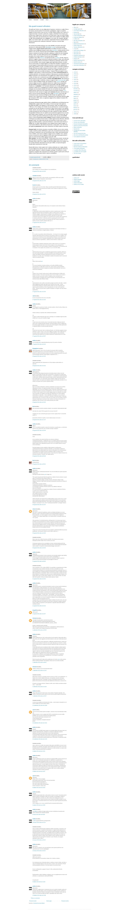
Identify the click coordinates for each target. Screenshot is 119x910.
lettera (35, 811)
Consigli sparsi (35, 159)
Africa (75, 27)
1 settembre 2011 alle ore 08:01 (39, 662)
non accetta (48, 47)
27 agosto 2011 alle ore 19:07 (39, 336)
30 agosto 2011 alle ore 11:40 (39, 504)
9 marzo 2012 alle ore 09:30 (39, 814)
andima (34, 198)
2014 (75, 81)
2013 (75, 83)
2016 (75, 77)
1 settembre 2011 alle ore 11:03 (39, 670)
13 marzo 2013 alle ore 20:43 (39, 850)
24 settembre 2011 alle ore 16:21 (40, 722)
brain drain (76, 52)
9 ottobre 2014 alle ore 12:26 (39, 881)
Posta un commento (35, 898)
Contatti (42, 19)
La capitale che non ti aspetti (80, 151)
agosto (75, 96)
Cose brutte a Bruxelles (79, 30)
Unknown (35, 618)
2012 (75, 85)
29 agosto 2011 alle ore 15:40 (39, 402)
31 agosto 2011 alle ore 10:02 (39, 578)
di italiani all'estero (42, 159)
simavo (34, 509)
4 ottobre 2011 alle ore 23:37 (39, 771)
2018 (75, 74)
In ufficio (75, 38)
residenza (57, 57)
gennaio (75, 109)
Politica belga (77, 45)
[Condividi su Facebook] (48, 157)
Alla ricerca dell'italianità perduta (81, 135)
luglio (75, 98)
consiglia (53, 47)
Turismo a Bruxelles (78, 47)
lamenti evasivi (77, 62)
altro (35, 820)
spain (34, 709)
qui (65, 80)
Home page (49, 901)
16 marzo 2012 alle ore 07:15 (39, 822)
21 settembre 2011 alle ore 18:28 (40, 705)
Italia (47, 159)
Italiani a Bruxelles (78, 127)
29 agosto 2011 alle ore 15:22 (39, 365)
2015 (75, 79)
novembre (76, 90)
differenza (42, 57)
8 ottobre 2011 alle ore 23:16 (39, 787)
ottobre (75, 92)
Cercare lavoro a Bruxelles (79, 120)
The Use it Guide (77, 153)
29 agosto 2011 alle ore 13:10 (39, 356)
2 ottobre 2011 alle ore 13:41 (39, 751)
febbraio (75, 107)
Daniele (34, 185)
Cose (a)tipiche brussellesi (79, 136)
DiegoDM (35, 610)
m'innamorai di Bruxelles (79, 63)
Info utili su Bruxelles (78, 40)
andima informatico (78, 182)
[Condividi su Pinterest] (50, 157)
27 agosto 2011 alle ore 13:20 (39, 299)
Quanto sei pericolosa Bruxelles (81, 125)
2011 (75, 87)
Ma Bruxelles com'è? (78, 145)
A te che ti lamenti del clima (80, 133)
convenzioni (61, 80)
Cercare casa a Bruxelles (79, 122)
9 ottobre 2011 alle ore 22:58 (39, 805)
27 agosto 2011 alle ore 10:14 (39, 222)
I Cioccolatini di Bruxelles (79, 148)
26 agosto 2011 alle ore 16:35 (39, 171)
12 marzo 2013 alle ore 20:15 (39, 840)
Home (30, 19)
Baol (34, 406)
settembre (76, 94)
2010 (75, 112)
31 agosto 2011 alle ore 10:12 (39, 605)
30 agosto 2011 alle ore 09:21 (39, 464)
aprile (75, 103)
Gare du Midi (76, 34)
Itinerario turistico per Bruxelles (80, 146)
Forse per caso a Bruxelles (44, 6)
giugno (75, 100)
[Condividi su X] (47, 157)
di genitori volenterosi (78, 55)
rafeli (34, 295)
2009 (75, 113)
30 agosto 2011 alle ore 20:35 (39, 547)
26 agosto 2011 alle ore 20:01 (39, 194)
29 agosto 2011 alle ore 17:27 (39, 419)
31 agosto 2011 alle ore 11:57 (39, 613)
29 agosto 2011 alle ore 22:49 (39, 430)
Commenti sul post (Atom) (39, 903)
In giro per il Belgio (78, 37)
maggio (75, 102)
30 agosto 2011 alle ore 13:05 (39, 533)
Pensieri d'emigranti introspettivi (81, 124)
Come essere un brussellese (80, 143)
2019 (75, 72)
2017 (75, 75)
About (47, 19)
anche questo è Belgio (79, 50)
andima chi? (76, 177)
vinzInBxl (35, 175)
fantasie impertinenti (78, 60)
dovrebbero (54, 50)
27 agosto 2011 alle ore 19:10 (39, 344)
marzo (75, 105)
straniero (58, 81)
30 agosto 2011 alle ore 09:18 (39, 456)
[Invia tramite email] (44, 157)
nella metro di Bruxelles (79, 65)
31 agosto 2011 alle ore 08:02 (39, 561)
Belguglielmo (36, 348)
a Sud (75, 48)
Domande (36, 19)
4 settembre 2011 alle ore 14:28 (39, 686)
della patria (76, 53)
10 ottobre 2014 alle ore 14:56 (39, 895)
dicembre (76, 88)
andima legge (77, 181)
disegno (75, 58)
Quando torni (76, 129)
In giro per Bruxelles (78, 35)
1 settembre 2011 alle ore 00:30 (39, 630)
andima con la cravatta (79, 184)
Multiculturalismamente (79, 43)
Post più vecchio (65, 901)
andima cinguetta (77, 179)
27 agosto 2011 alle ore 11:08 (39, 291)
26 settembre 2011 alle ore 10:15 (40, 739)
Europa (75, 32)
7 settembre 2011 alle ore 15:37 (39, 696)
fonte (39, 692)
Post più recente (32, 901)
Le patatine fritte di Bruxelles (80, 150)
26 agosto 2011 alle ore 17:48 (39, 180)
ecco (65, 90)
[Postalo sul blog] (45, 157)
